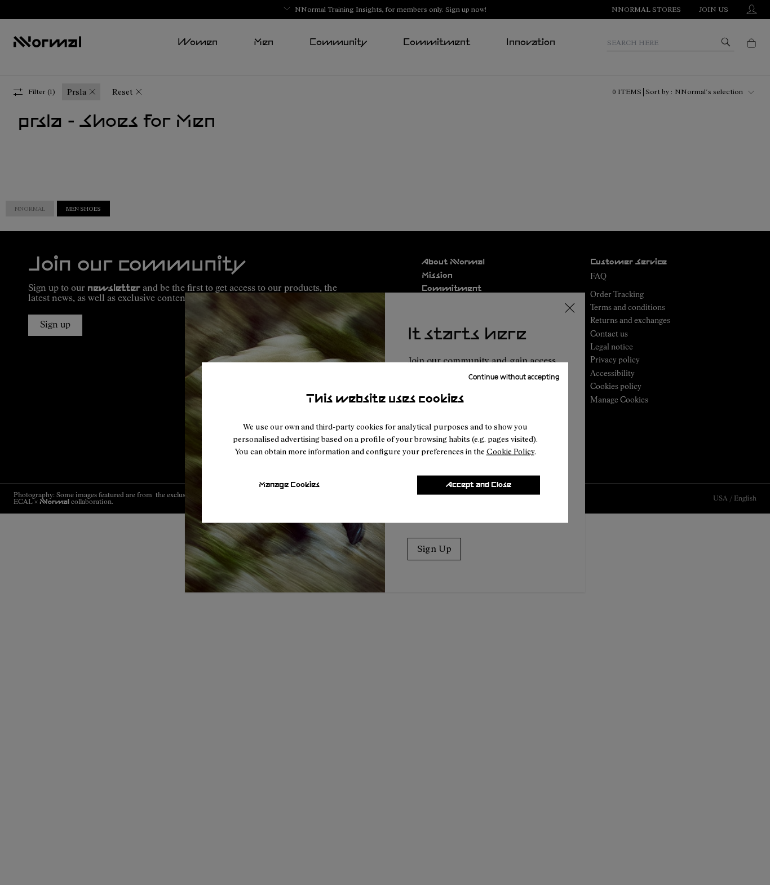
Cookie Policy (510, 451)
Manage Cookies (289, 485)
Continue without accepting (514, 376)
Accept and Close (478, 485)
